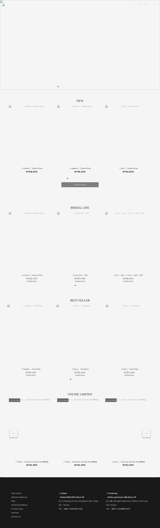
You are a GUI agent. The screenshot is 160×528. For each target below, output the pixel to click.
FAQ (13, 501)
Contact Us (15, 517)
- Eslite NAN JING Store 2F (71, 497)
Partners (15, 513)
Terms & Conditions (19, 505)
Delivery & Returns (19, 497)
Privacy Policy (17, 509)
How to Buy (16, 493)
